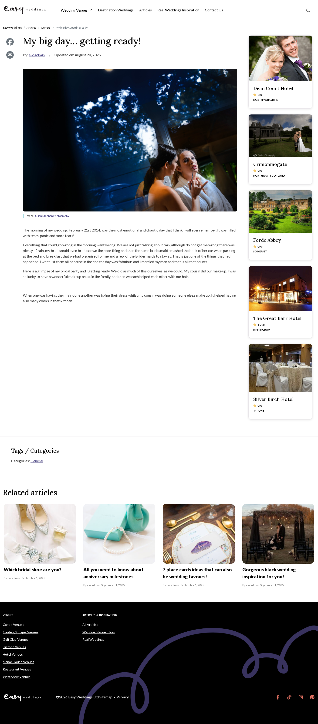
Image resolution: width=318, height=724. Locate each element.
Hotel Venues (13, 654)
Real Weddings (93, 639)
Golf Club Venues (15, 639)
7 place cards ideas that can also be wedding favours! (197, 573)
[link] (278, 697)
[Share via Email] (10, 55)
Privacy (123, 697)
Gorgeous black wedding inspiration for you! (269, 573)
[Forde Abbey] (280, 211)
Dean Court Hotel (273, 88)
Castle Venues (13, 625)
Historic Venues (14, 647)
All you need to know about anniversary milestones (113, 573)
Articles (145, 10)
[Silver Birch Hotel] (280, 368)
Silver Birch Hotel (273, 399)
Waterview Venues (16, 677)
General (36, 461)
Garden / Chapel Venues (20, 632)
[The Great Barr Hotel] (280, 288)
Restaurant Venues (17, 669)
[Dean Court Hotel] (280, 58)
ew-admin (37, 55)
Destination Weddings (116, 10)
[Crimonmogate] (280, 135)
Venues (8, 615)
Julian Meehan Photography (52, 216)
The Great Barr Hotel (277, 318)
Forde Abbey (267, 240)
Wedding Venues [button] (74, 10)
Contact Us (214, 10)
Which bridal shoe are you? (32, 569)
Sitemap (105, 697)
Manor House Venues (18, 662)
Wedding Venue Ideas (98, 632)
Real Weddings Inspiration (178, 10)
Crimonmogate (270, 164)
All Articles (90, 625)
